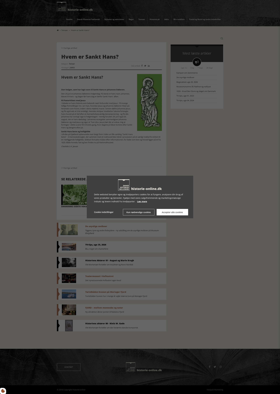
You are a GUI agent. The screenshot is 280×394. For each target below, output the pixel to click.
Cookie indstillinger (103, 212)
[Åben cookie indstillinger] (3, 391)
